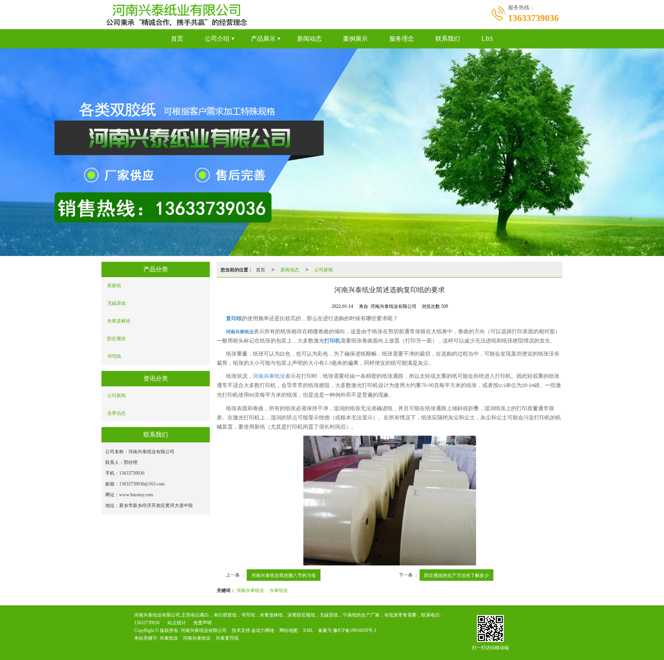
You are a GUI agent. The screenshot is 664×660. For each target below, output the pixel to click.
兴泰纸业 (278, 590)
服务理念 (401, 38)
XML (308, 630)
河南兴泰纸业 (269, 376)
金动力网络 (262, 630)
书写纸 (114, 356)
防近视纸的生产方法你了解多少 (456, 575)
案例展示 (355, 38)
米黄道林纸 (118, 321)
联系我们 (447, 38)
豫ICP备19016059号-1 (355, 630)
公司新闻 (116, 395)
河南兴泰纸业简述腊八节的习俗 (283, 575)
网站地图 (288, 630)
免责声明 (202, 622)
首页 (177, 38)
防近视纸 (116, 338)
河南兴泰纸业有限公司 (204, 630)
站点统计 (177, 622)
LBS (487, 38)
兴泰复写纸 (227, 638)
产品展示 (263, 38)
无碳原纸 (116, 303)
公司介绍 (217, 38)
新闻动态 (309, 38)
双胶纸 (114, 285)
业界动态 (116, 412)
